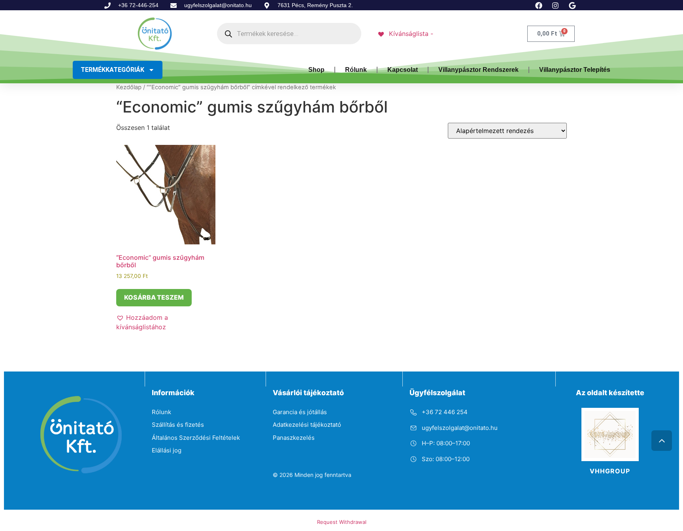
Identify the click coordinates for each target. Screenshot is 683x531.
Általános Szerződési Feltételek (196, 437)
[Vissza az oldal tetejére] (661, 440)
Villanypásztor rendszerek (478, 69)
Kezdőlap (129, 87)
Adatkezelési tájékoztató (307, 424)
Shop (316, 69)
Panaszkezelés (294, 437)
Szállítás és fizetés (178, 424)
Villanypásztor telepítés (574, 69)
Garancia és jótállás (300, 412)
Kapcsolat (402, 69)
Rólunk (356, 69)
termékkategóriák (112, 69)
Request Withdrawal (341, 522)
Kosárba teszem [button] (154, 297)
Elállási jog (166, 450)
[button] (165, 322)
